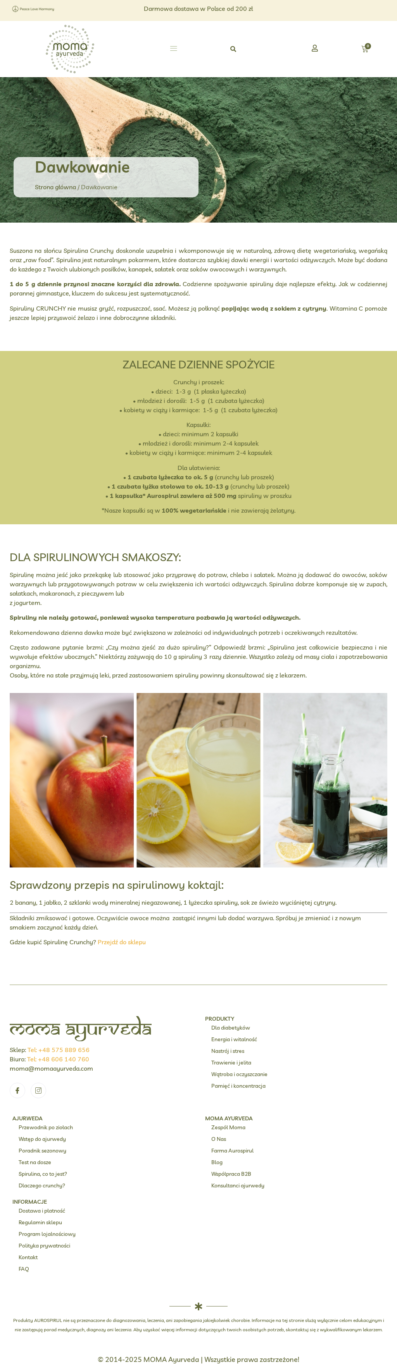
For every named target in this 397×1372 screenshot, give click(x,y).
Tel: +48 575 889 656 (59, 1050)
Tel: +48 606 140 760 (58, 1059)
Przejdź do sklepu (122, 942)
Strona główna (55, 187)
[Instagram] (38, 1090)
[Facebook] (17, 1090)
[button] (173, 49)
